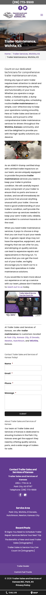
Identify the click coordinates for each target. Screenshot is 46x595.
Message (10, 393)
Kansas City (23, 337)
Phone (9, 383)
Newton (8, 340)
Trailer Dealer (23, 566)
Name (9, 363)
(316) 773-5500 (23, 2)
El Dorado (34, 337)
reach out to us (15, 287)
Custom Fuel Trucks (23, 572)
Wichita (34, 340)
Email (9, 373)
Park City (11, 337)
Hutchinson (18, 340)
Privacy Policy (23, 585)
